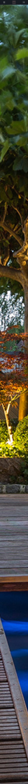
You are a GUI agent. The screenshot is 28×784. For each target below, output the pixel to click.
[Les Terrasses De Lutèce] (14, 2)
